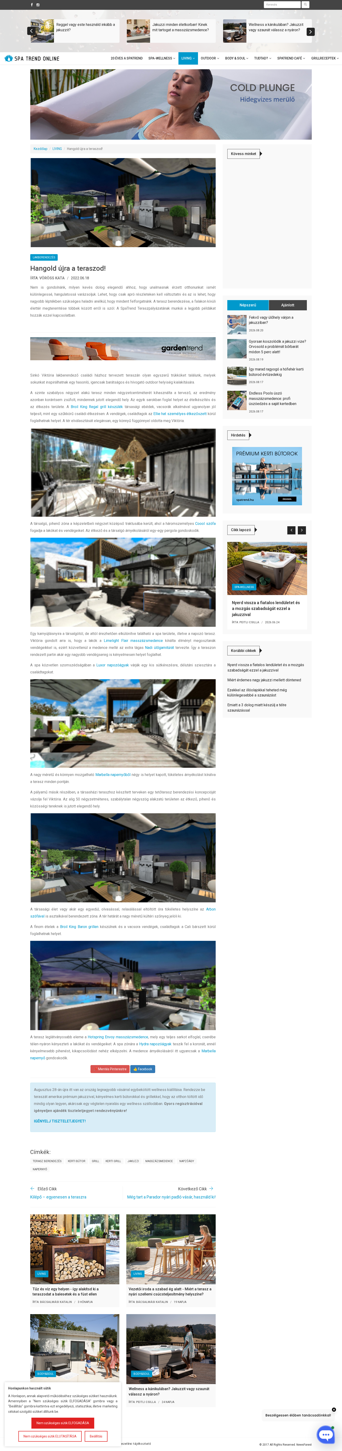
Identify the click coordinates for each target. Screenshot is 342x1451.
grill (95, 1161)
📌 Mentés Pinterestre (110, 1069)
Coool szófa (205, 523)
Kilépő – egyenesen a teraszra (58, 1197)
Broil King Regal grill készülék (97, 407)
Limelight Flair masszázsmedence (133, 640)
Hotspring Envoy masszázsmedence (118, 1037)
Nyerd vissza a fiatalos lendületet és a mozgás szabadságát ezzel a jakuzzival (266, 608)
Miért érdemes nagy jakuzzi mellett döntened (264, 680)
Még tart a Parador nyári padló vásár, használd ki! (171, 1197)
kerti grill (113, 1161)
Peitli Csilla (146, 1402)
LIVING (57, 149)
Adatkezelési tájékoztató (131, 1443)
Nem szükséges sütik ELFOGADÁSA (63, 1423)
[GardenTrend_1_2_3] (123, 348)
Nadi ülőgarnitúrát (159, 647)
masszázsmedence (159, 1161)
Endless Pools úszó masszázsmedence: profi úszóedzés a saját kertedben (272, 398)
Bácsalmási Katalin (56, 1302)
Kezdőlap (40, 149)
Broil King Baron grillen (79, 927)
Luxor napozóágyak (112, 665)
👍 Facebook (142, 1069)
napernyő (40, 1169)
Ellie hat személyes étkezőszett (180, 414)
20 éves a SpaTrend (127, 58)
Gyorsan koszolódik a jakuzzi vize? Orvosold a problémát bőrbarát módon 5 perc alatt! (277, 346)
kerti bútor (76, 1161)
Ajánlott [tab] (287, 305)
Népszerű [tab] (248, 305)
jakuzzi (133, 1161)
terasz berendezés (47, 1161)
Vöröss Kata (52, 278)
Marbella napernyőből (113, 774)
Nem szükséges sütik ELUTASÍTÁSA (50, 1436)
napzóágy (186, 1161)
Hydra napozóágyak (155, 1044)
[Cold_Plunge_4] (171, 104)
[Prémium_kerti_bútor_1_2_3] (267, 476)
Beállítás (96, 1436)
